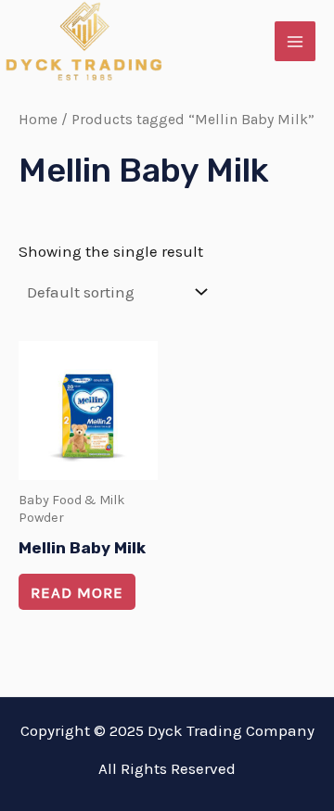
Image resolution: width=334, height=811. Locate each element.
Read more (77, 592)
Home (38, 119)
